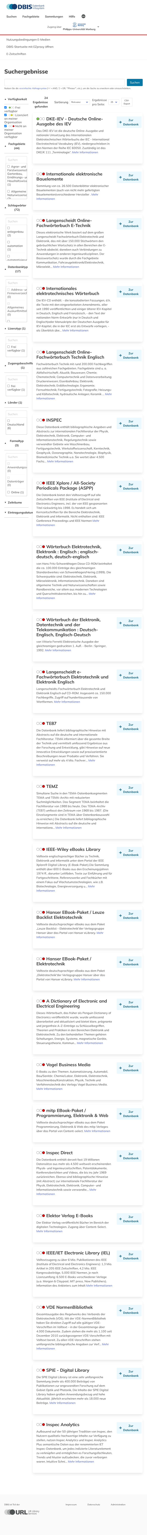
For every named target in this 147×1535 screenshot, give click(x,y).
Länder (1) (13, 402)
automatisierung (18, 261)
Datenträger (15, 483)
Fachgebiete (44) (14, 146)
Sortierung (61, 102)
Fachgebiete (31, 16)
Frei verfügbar (12, 109)
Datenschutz (93, 1504)
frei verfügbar (16, 387)
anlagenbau (15, 233)
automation (15, 247)
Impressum (71, 1504)
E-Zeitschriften (16, 54)
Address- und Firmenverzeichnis (19, 293)
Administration (118, 1504)
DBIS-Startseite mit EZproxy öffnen (29, 46)
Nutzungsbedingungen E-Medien (28, 39)
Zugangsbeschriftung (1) (16, 365)
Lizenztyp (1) (15, 328)
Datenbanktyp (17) (16, 269)
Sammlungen (54, 16)
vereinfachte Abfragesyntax (33, 88)
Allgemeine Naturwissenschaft (20, 195)
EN (83, 16)
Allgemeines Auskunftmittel (17, 310)
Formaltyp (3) (14, 443)
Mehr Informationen (85, 152)
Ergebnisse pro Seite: (99, 102)
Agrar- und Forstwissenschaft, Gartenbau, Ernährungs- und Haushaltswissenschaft (23, 175)
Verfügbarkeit (15, 99)
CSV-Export (127, 102)
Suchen (11, 16)
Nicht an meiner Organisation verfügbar (15, 131)
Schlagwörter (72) (15, 207)
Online (17, 492)
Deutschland (15, 426)
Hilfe (72, 16)
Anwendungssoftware (22, 469)
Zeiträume (13, 502)
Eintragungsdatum (16, 512)
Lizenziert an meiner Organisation (16, 118)
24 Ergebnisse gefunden (40, 102)
